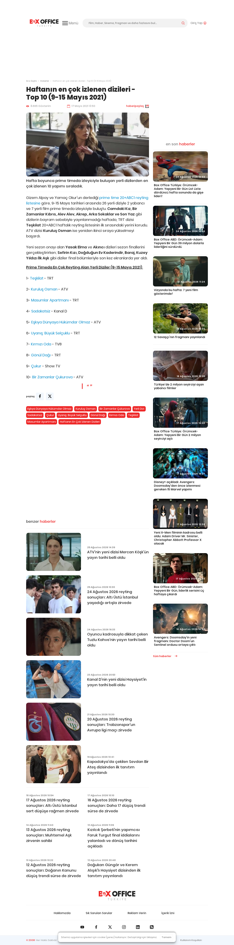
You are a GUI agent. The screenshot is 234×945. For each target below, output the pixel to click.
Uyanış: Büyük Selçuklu (50, 333)
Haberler (44, 80)
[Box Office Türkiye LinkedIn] (138, 927)
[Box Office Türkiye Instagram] (124, 927)
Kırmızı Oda (41, 344)
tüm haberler (162, 656)
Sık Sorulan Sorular (99, 913)
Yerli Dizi (139, 409)
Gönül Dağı (41, 355)
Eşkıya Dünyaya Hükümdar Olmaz (60, 322)
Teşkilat (36, 278)
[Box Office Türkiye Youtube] (82, 927)
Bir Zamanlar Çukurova (52, 377)
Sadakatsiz (40, 311)
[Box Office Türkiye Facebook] (96, 927)
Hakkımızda (62, 913)
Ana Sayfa (31, 80)
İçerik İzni (167, 913)
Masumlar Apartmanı (50, 300)
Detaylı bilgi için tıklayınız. (142, 937)
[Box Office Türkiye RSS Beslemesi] (152, 927)
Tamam (166, 937)
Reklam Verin (137, 913)
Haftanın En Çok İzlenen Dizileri (80, 422)
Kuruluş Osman (44, 289)
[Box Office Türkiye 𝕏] (110, 927)
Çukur (36, 366)
